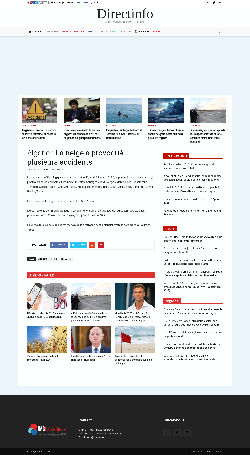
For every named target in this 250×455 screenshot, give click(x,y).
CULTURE (126, 31)
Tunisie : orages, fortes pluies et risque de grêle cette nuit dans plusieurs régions (166, 134)
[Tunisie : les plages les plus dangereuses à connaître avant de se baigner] (135, 339)
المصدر (94, 2)
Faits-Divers (29, 125)
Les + (170, 228)
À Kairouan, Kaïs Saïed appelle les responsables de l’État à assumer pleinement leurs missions (89, 317)
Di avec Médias (57, 169)
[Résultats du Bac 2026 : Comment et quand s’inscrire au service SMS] (47, 296)
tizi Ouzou (66, 258)
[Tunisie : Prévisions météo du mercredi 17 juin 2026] (47, 339)
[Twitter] (214, 2)
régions (172, 301)
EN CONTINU (176, 156)
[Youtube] (220, 2)
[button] (218, 31)
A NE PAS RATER (41, 275)
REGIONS (79, 31)
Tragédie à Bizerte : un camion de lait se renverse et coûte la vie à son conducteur (39, 134)
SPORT (114, 31)
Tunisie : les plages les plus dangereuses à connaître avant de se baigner (133, 360)
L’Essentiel (51, 31)
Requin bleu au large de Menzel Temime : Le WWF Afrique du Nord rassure (124, 134)
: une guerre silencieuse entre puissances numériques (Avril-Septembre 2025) (192, 287)
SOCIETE (66, 31)
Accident (42, 258)
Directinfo (82, 2)
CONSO (68, 125)
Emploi (92, 31)
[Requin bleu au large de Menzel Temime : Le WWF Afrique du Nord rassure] (125, 110)
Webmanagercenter (61, 2)
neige (54, 258)
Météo (152, 125)
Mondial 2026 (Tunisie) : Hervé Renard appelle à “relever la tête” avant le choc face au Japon (133, 317)
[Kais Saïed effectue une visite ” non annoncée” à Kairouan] (91, 339)
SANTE (103, 31)
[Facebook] (208, 2)
